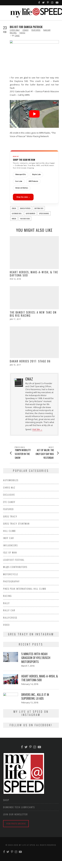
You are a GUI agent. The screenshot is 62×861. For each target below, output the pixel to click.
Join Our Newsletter (15, 814)
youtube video (25, 218)
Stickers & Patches (21, 188)
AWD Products (33, 181)
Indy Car (8, 538)
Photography (11, 581)
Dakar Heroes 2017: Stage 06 (30, 361)
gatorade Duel (17, 213)
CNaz (17, 35)
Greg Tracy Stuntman (16, 523)
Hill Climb (9, 531)
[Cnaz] (18, 381)
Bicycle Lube (36, 174)
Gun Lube (18, 181)
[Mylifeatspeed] (39, 2)
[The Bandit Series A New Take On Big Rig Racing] (34, 297)
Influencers (10, 545)
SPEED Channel (44, 213)
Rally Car (9, 610)
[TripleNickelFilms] (57, 2)
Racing (13, 33)
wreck (14, 218)
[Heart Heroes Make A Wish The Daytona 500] (34, 252)
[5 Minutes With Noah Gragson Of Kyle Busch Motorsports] (10, 657)
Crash (25, 30)
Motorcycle (10, 574)
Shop (6, 800)
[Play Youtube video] (34, 114)
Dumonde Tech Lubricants (19, 807)
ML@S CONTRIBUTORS (15, 567)
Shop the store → (23, 197)
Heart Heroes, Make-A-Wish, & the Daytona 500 (34, 273)
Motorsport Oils (20, 174)
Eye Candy (9, 502)
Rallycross (10, 617)
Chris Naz (15, 30)
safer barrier (30, 213)
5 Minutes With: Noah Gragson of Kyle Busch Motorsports (35, 658)
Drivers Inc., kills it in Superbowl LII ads (35, 696)
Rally (6, 603)
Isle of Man (10, 552)
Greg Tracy (10, 516)
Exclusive (9, 494)
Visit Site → (37, 429)
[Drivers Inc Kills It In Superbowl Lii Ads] (10, 695)
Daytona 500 (38, 208)
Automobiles (10, 480)
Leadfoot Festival (13, 559)
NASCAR (46, 30)
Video (22, 33)
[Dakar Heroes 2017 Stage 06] (34, 342)
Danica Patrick (25, 208)
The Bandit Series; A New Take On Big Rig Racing (33, 314)
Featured (36, 30)
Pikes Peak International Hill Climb (24, 588)
